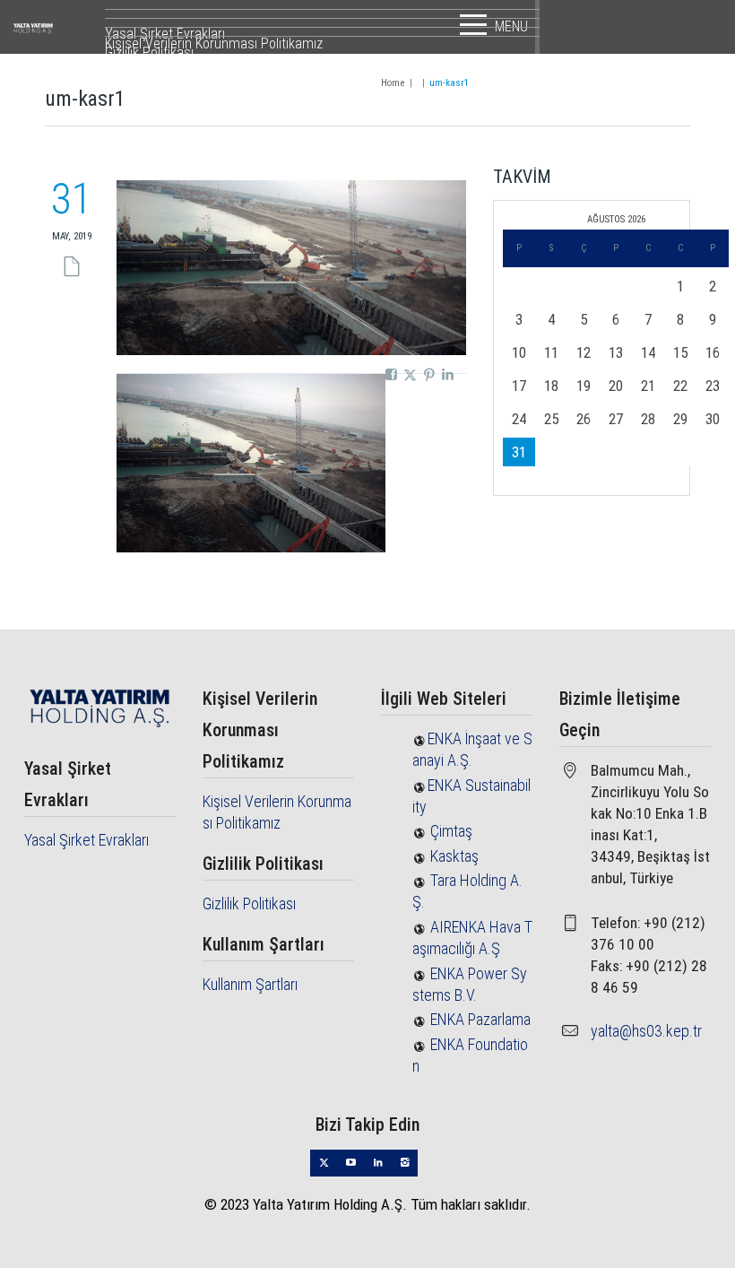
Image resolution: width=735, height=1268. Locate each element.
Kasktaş (454, 856)
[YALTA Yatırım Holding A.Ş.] (58, 27)
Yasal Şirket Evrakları (86, 839)
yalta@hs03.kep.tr (646, 1030)
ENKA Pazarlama (480, 1019)
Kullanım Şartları (250, 984)
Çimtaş (451, 830)
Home (392, 83)
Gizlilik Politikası (249, 903)
